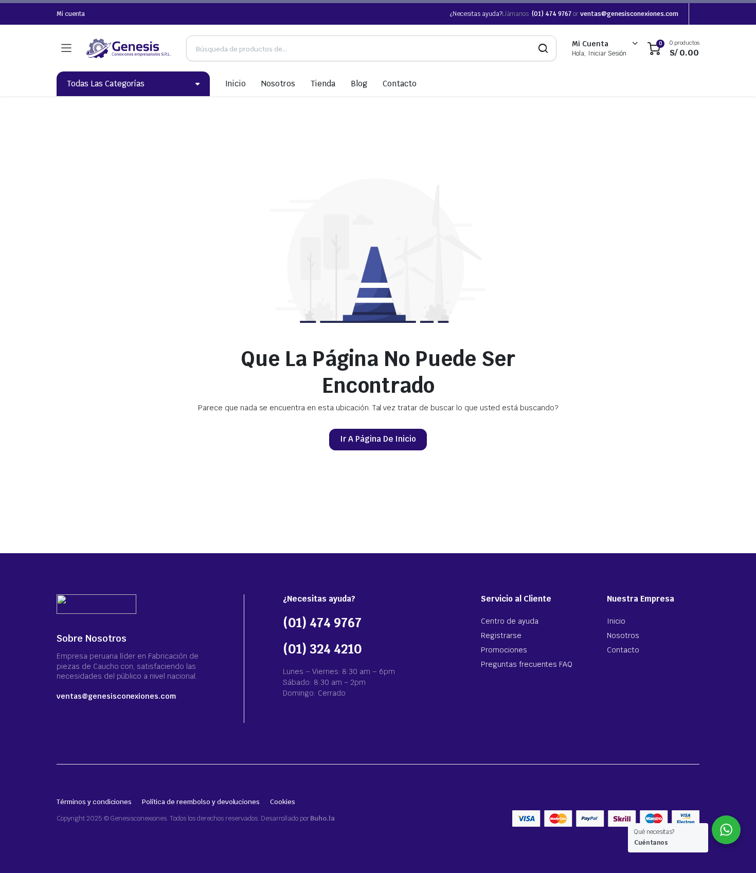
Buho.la (322, 818)
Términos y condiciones (94, 801)
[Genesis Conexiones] (128, 48)
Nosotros (278, 83)
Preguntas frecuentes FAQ (526, 664)
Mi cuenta (71, 14)
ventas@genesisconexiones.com (629, 14)
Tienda (323, 83)
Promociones (504, 649)
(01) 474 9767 (551, 14)
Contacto (400, 83)
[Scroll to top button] (733, 850)
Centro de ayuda (509, 621)
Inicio (235, 83)
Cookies (282, 801)
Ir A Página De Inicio (378, 439)
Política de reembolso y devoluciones (201, 801)
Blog (359, 83)
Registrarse (501, 635)
